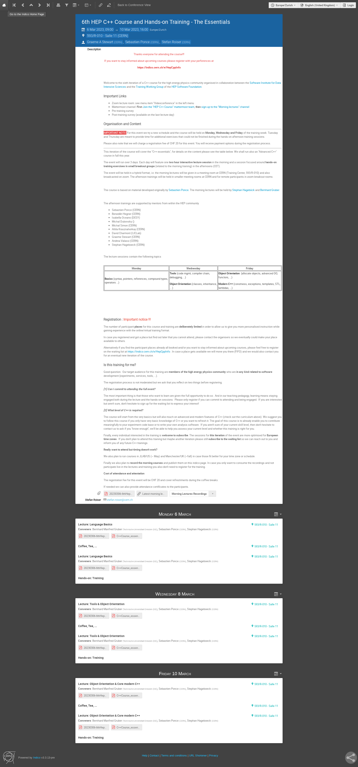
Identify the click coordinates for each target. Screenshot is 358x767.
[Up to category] (31, 5)
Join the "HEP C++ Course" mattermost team (168, 107)
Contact (154, 755)
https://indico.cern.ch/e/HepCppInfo (149, 351)
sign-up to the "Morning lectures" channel (225, 107)
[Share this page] (351, 757)
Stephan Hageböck (243, 190)
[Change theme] (88, 5)
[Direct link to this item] (197, 514)
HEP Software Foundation (187, 87)
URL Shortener (198, 755)
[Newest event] (48, 5)
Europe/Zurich (284, 5)
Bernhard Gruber (269, 190)
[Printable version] (58, 5)
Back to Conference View (134, 5)
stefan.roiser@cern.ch (120, 499)
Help (144, 755)
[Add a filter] (66, 5)
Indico (36, 757)
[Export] (76, 5)
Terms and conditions (174, 755)
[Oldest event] (15, 5)
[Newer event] (39, 5)
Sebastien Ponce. (179, 190)
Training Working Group (149, 87)
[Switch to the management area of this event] (109, 5)
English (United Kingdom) (320, 5)
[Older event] (23, 5)
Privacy (213, 755)
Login (350, 5)
